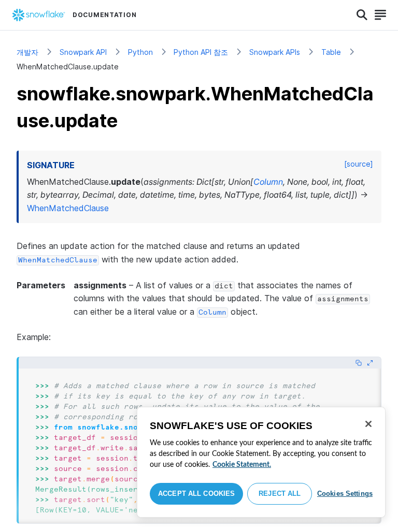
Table (331, 52)
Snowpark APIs (274, 52)
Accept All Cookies (196, 493)
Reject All (280, 493)
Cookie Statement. (241, 464)
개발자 (27, 52)
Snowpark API (83, 52)
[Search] (362, 15)
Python (140, 52)
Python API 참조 (201, 52)
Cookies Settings (345, 493)
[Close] (368, 424)
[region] (261, 462)
